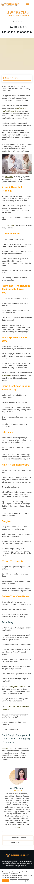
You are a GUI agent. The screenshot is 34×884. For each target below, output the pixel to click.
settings (20, 877)
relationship (9, 177)
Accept (5, 881)
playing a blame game (19, 687)
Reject (13, 881)
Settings (22, 881)
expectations (6, 375)
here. (18, 827)
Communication (8, 225)
